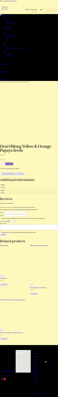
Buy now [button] (4, 284)
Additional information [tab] (8, 173)
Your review (3, 223)
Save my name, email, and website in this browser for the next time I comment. (23, 218)
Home (1, 82)
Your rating (3, 221)
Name (2, 212)
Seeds (4, 82)
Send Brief (3, 72)
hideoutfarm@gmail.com (7, 371)
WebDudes (38, 393)
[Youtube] (5, 379)
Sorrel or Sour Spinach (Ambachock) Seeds (11, 332)
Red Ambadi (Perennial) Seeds (38, 287)
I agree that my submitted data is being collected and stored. (19, 232)
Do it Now (2, 80)
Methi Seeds (3, 278)
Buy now (9, 164)
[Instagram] (2, 379)
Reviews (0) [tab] (20, 173)
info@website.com (5, 64)
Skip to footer (13, 1)
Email (2, 215)
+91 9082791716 (5, 375)
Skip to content (4, 1)
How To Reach (5, 350)
